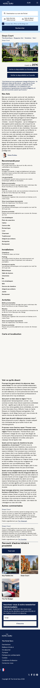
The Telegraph (22, 521)
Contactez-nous (7, 663)
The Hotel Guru (7, 641)
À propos (5, 652)
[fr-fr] (3, 669)
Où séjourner (6, 650)
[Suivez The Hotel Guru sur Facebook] (31, 675)
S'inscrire (20, 624)
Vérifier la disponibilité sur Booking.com (22, 69)
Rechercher (20, 28)
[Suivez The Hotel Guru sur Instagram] (34, 675)
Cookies (4, 658)
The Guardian (22, 539)
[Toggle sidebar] (37, 3)
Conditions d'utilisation (9, 660)
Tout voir (11, 551)
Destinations (6, 645)
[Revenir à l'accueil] (8, 3)
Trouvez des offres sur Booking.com (16, 24)
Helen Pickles (12, 155)
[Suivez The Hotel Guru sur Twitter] (29, 675)
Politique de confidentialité (11, 655)
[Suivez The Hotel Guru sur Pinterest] (37, 675)
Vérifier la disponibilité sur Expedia (23, 75)
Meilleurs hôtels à (8, 647)
